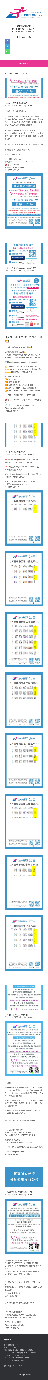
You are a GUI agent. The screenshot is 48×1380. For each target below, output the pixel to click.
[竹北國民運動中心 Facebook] (7, 41)
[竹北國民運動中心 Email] (7, 46)
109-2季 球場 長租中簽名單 (15, 451)
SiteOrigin (22, 1375)
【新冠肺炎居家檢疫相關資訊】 (17, 1014)
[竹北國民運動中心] (24, 12)
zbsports (30, 105)
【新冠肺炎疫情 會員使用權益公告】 (19, 1192)
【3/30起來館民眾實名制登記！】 (18, 103)
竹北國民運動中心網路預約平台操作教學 (20, 268)
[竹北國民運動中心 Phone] (7, 51)
